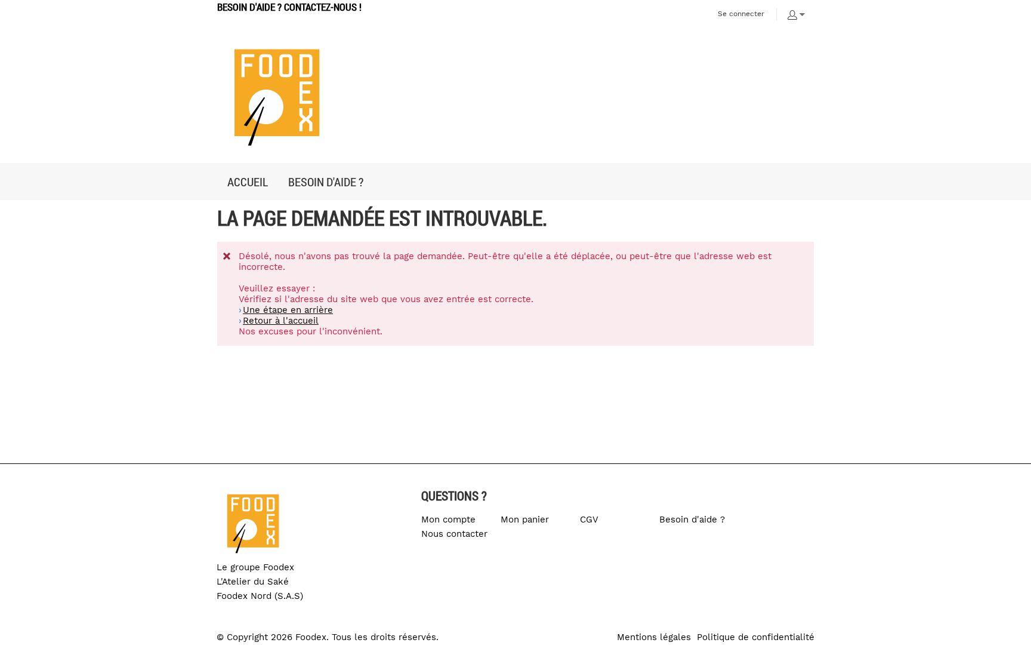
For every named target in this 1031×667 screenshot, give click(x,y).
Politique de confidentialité (755, 637)
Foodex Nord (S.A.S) (260, 596)
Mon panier (525, 519)
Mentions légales (654, 637)
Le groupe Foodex (255, 567)
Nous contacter (454, 533)
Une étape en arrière (288, 310)
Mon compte (448, 519)
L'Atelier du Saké (253, 581)
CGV (589, 519)
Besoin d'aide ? (692, 519)
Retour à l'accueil (281, 320)
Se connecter (741, 14)
